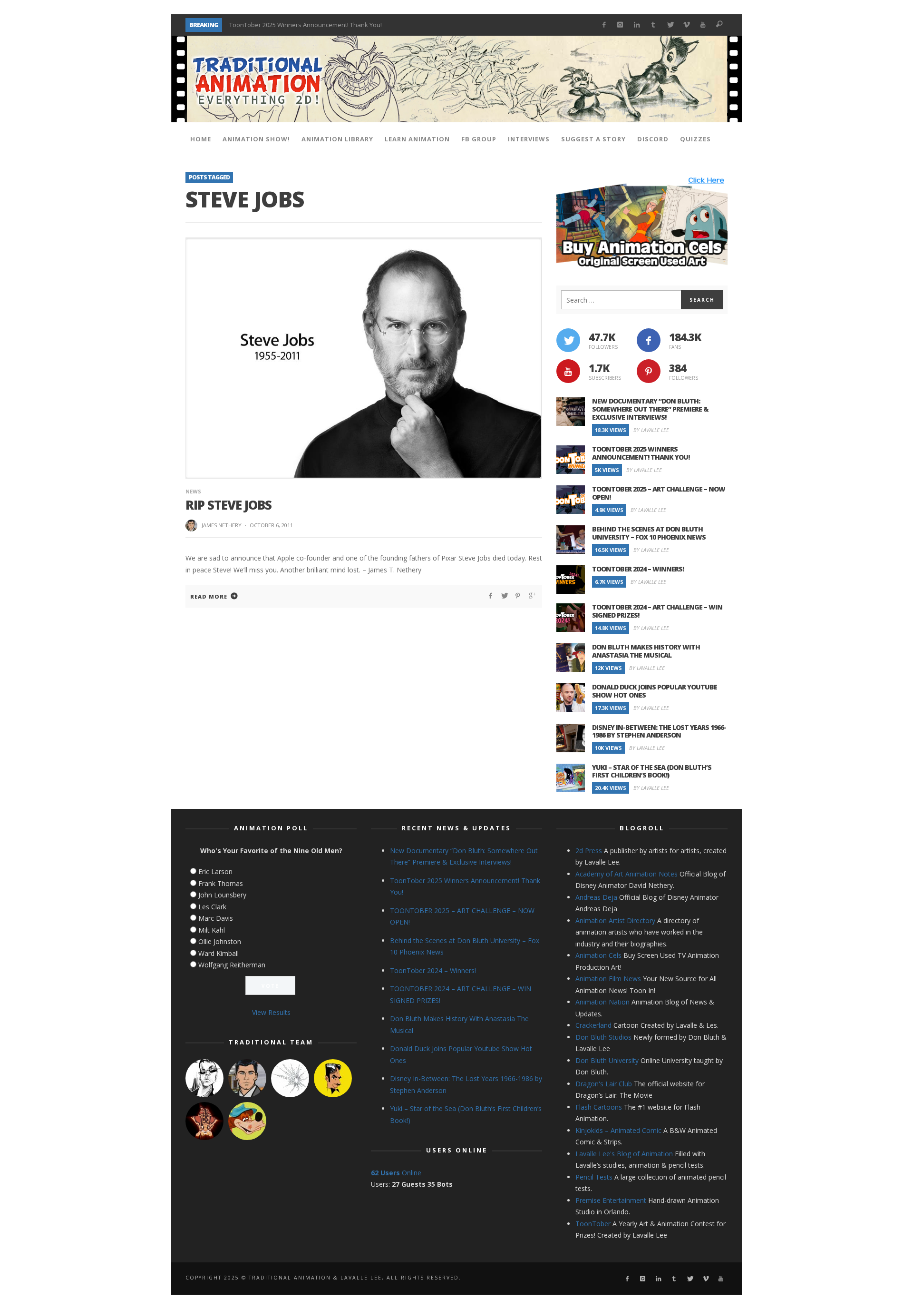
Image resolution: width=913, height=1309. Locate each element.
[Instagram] (620, 25)
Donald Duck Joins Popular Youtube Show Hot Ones (654, 690)
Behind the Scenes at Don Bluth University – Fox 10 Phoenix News (649, 532)
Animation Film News (608, 978)
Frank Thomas (220, 883)
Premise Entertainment (610, 1200)
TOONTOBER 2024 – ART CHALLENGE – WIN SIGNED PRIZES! (657, 611)
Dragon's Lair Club (603, 1083)
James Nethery (222, 525)
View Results (271, 1012)
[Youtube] (703, 25)
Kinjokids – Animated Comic (618, 1130)
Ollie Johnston (219, 941)
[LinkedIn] (637, 25)
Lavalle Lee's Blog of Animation (624, 1153)
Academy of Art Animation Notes (626, 873)
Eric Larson (215, 871)
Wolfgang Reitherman (231, 964)
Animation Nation (602, 1001)
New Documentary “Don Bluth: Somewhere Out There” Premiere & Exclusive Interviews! (650, 409)
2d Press (588, 850)
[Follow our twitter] (568, 340)
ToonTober (593, 1223)
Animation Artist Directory (615, 920)
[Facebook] (604, 25)
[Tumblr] (653, 25)
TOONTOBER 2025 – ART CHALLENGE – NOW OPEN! (300, 24)
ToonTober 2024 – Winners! (638, 568)
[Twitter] (670, 25)
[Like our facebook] (648, 340)
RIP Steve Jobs (228, 504)
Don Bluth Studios (603, 1037)
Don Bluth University (607, 1060)
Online (396, 1172)
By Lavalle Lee (651, 429)
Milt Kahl (211, 930)
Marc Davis (215, 918)
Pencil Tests (593, 1176)
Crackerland (593, 1025)
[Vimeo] (686, 25)
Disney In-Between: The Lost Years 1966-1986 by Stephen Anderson (659, 731)
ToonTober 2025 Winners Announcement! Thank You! (641, 453)
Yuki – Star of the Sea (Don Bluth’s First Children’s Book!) (651, 771)
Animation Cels (598, 955)
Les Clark (212, 906)
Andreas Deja (596, 897)
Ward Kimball (218, 953)
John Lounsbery (222, 894)
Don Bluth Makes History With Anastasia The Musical (646, 650)
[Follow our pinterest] (648, 371)
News (193, 491)
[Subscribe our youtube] (568, 371)
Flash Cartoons (598, 1107)
